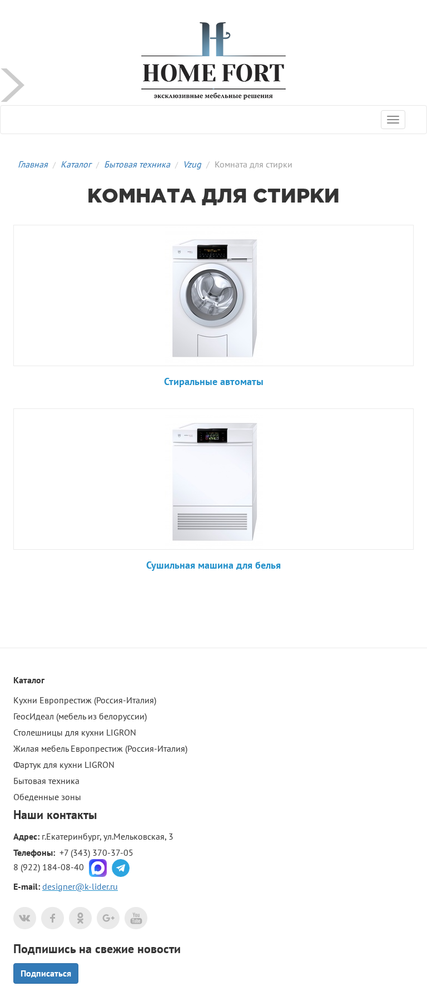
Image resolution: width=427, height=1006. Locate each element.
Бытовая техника (137, 164)
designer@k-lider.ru (80, 886)
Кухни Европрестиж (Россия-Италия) (84, 700)
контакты (72, 814)
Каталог (76, 164)
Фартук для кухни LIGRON (64, 764)
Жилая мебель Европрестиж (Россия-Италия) (100, 748)
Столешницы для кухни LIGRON (74, 732)
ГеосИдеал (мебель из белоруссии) (80, 716)
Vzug (192, 164)
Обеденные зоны (47, 796)
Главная (33, 164)
